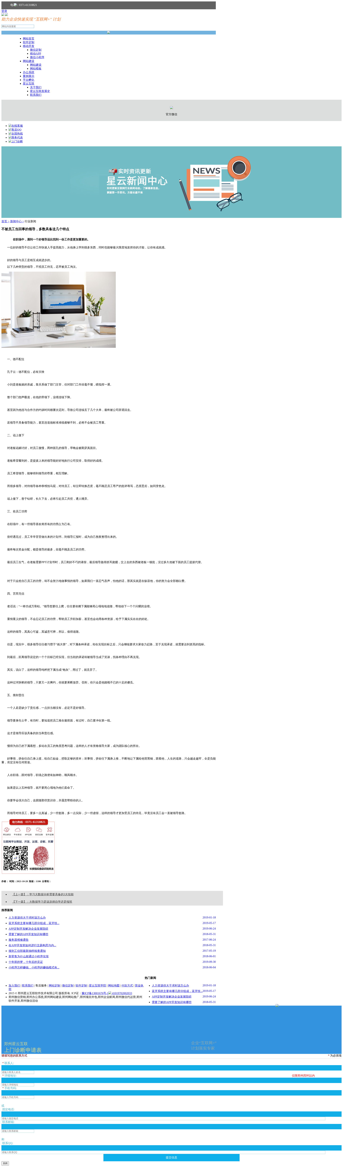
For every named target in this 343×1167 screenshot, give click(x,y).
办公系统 (28, 72)
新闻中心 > (17, 221)
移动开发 (28, 46)
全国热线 (17, 133)
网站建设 (28, 61)
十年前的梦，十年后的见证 (26, 961)
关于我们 (35, 87)
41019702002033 (121, 993)
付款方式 (127, 985)
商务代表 (17, 137)
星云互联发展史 (40, 91)
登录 (4, 11)
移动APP (35, 53)
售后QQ (16, 129)
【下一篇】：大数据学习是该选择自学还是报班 (42, 901)
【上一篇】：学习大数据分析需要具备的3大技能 (43, 894)
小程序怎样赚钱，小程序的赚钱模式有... (34, 967)
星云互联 (28, 83)
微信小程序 (37, 57)
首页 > (5, 221)
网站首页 (28, 38)
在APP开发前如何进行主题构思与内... (32, 945)
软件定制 (28, 42)
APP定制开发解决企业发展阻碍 (28, 928)
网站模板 (35, 68)
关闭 (5, 1163)
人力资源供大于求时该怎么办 (27, 917)
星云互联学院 (97, 985)
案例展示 (28, 76)
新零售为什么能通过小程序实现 (29, 956)
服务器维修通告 (19, 939)
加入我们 (14, 985)
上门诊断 (17, 141)
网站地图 (114, 985)
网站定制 (54, 985)
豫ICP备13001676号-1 (95, 993)
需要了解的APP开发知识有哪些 (28, 934)
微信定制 (35, 49)
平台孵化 (28, 79)
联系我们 (35, 94)
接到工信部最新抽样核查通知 (27, 950)
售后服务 (41, 985)
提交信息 (171, 1157)
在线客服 (17, 125)
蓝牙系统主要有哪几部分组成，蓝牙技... (34, 923)
